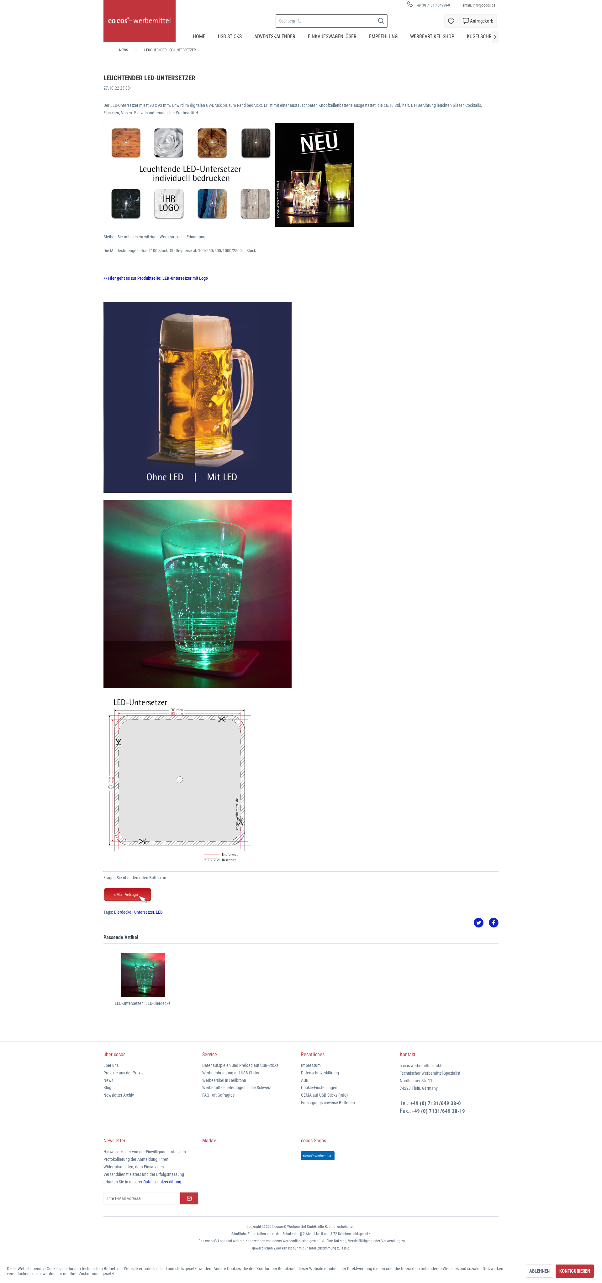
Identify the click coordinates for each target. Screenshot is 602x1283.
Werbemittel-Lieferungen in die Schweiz (236, 1087)
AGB (305, 1080)
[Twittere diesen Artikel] (480, 923)
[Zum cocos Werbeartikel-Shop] (318, 1155)
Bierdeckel (123, 912)
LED (159, 912)
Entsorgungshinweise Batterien (328, 1102)
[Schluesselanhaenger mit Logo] (301, 895)
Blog (107, 1087)
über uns (111, 1065)
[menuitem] (426, 5)
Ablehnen (539, 1271)
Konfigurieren (574, 1271)
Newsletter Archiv (118, 1095)
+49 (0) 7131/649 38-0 (435, 1103)
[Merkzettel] (451, 21)
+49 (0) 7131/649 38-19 (438, 1111)
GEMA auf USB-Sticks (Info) (324, 1095)
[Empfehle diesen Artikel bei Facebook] (493, 923)
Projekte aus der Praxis (123, 1072)
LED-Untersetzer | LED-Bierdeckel (143, 1003)
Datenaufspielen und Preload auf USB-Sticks (240, 1065)
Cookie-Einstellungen (319, 1087)
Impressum (311, 1065)
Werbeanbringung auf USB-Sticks (230, 1072)
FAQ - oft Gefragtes (218, 1095)
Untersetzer (144, 912)
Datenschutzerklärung (320, 1072)
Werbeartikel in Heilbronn (224, 1080)
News (108, 1080)
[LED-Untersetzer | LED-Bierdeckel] (143, 975)
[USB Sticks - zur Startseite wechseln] (139, 21)
